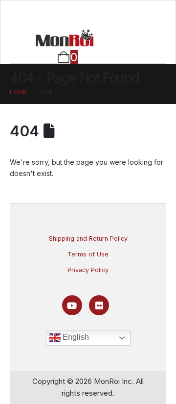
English (75, 337)
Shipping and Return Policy (88, 238)
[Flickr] (99, 305)
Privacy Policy (88, 270)
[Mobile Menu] (88, 13)
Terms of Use (88, 254)
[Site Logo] (64, 38)
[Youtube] (72, 305)
